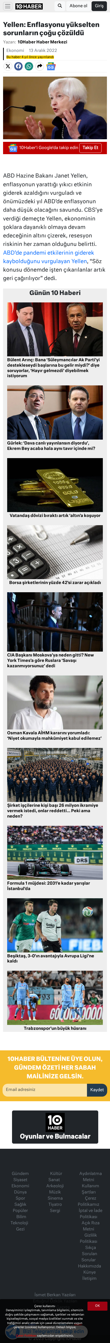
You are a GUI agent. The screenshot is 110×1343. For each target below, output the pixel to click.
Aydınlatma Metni (90, 1177)
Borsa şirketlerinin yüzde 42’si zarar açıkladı (55, 583)
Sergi (55, 1211)
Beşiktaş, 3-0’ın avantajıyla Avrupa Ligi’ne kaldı (50, 959)
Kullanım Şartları (90, 1189)
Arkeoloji (55, 1186)
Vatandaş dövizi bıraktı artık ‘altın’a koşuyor (55, 516)
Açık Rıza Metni (91, 1226)
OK (97, 1306)
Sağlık (20, 1205)
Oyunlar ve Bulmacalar (55, 1137)
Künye (89, 1273)
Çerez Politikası (26, 1335)
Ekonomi (15, 51)
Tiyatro (55, 1205)
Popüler (20, 1211)
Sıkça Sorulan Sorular (89, 1254)
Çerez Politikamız (88, 1202)
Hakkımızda (89, 1266)
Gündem (20, 1174)
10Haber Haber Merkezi (42, 42)
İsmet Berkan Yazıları (55, 1295)
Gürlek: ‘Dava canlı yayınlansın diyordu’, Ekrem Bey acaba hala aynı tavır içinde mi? (51, 446)
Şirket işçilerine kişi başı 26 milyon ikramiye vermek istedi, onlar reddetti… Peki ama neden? (52, 811)
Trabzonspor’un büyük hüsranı (55, 1029)
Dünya (20, 1192)
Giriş (99, 6)
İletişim (89, 1279)
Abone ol (78, 6)
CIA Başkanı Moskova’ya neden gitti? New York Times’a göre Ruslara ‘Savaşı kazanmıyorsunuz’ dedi (50, 660)
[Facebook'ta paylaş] (18, 66)
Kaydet (97, 1090)
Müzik (55, 1192)
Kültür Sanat (55, 1177)
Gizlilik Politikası (88, 1239)
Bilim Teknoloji (19, 1220)
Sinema (55, 1199)
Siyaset (20, 1180)
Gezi (20, 1229)
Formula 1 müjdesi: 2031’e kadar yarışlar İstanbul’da (48, 886)
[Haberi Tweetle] (8, 66)
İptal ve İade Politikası (90, 1214)
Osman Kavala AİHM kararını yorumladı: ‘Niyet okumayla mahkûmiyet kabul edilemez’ (54, 736)
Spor (20, 1199)
